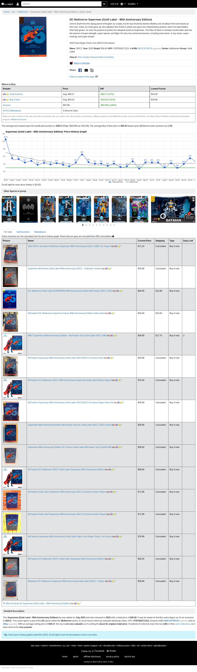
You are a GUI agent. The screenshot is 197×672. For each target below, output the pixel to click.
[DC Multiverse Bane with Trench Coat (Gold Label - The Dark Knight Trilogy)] (9, 209)
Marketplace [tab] (40, 232)
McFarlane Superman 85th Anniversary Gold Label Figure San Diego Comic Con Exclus (70, 536)
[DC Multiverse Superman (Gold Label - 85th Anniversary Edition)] (33, 37)
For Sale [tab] (8, 232)
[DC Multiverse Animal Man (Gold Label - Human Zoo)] (101, 209)
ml (138, 645)
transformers (55, 645)
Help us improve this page (82, 77)
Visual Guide (97, 57)
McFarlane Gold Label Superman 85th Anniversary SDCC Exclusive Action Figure (67, 492)
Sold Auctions (16, 94)
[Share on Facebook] (80, 70)
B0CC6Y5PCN (145, 48)
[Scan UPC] (104, 3)
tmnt (80, 645)
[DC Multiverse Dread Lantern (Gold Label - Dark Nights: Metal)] (48, 209)
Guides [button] (132, 4)
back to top (129, 656)
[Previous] (4, 209)
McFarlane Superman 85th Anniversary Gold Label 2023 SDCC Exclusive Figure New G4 (70, 402)
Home (7, 12)
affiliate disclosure (92, 656)
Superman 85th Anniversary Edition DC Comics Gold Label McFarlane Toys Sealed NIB (69, 447)
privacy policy (112, 656)
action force (146, 645)
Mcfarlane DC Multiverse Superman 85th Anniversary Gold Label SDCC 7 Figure (66, 581)
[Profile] (17, 4)
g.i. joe (66, 645)
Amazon (7, 105)
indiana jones (123, 645)
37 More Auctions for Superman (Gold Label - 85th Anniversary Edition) (36, 603)
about (75, 656)
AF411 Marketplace (12, 111)
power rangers (91, 645)
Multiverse (23, 12)
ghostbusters (160, 645)
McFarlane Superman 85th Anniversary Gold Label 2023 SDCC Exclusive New (65, 358)
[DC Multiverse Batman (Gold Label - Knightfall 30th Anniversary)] (28, 209)
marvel (44, 645)
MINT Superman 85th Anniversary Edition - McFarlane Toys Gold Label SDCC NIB (67, 335)
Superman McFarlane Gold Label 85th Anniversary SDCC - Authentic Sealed (64, 268)
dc (100, 645)
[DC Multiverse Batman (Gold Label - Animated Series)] (173, 209)
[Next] (192, 209)
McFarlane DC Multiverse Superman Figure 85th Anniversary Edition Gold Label (66, 313)
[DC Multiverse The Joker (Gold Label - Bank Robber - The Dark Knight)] (66, 209)
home (65, 656)
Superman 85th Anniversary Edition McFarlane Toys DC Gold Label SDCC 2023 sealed (69, 425)
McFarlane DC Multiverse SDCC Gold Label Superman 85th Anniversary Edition (66, 469)
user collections (182, 624)
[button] (123, 4)
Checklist (109, 57)
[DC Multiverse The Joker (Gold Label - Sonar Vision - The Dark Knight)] (83, 209)
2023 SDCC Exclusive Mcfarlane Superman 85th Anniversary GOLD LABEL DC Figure (69, 246)
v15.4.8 (114, 4)
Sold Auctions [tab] (23, 232)
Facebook (99, 651)
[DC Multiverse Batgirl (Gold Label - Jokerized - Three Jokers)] (138, 209)
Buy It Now (14, 100)
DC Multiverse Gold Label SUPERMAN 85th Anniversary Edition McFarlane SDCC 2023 (70, 291)
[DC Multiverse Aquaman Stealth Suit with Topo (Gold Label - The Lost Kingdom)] (119, 209)
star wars (35, 645)
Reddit (112, 651)
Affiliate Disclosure (19, 119)
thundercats (109, 645)
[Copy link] (91, 70)
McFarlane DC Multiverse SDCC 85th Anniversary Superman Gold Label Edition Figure (69, 380)
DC (13, 12)
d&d (133, 645)
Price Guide (83, 57)
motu (73, 645)
